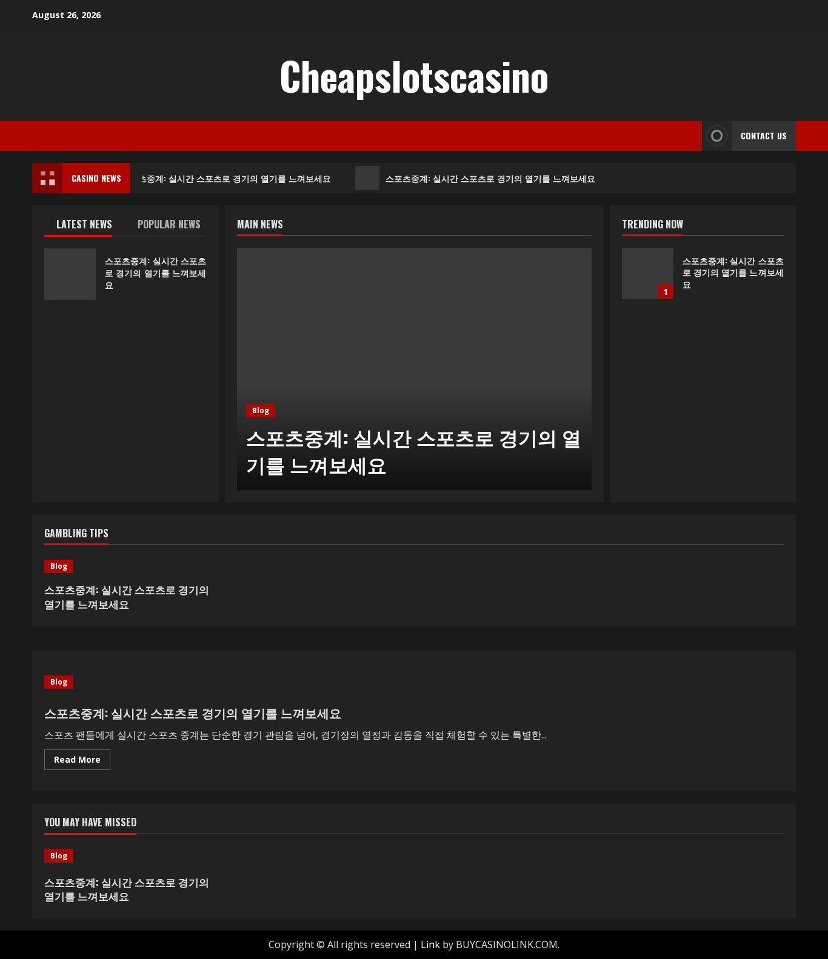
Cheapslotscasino (414, 75)
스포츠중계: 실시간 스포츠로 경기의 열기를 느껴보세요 (224, 177)
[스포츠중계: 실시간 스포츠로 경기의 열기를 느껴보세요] (414, 369)
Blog (260, 410)
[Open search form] (689, 136)
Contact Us (764, 135)
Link (430, 944)
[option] (414, 369)
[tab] (84, 226)
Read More (82, 761)
